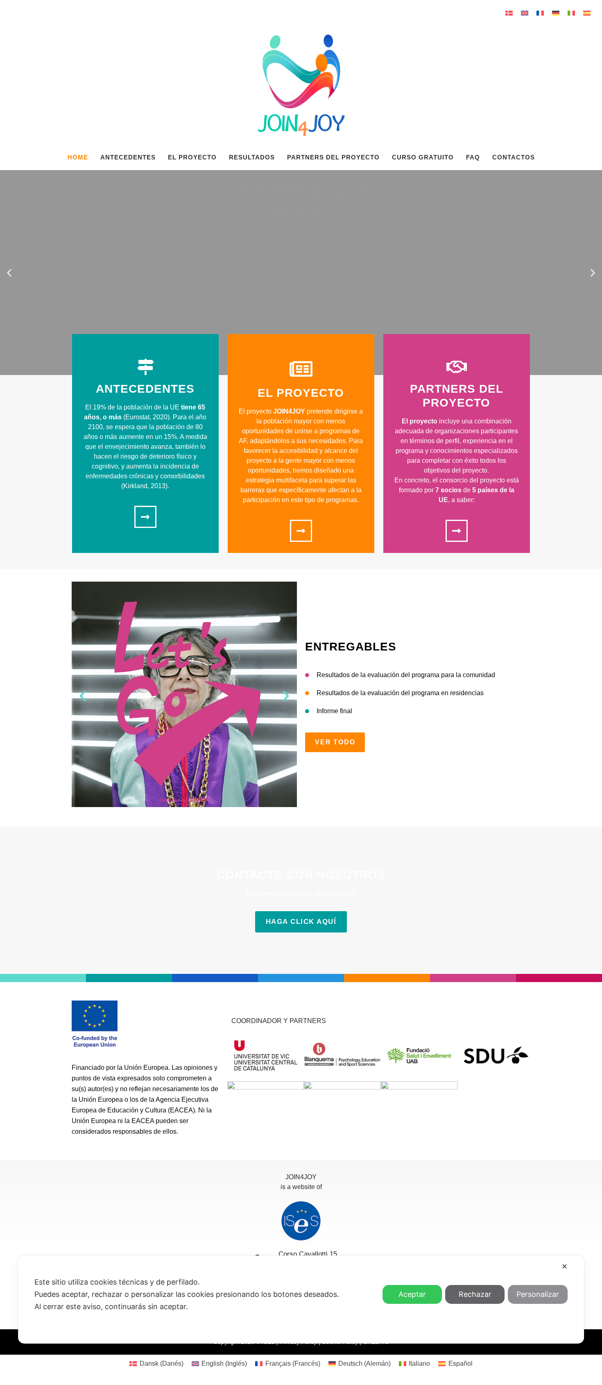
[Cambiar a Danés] (509, 12)
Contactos (513, 157)
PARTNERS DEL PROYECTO (333, 157)
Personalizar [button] (537, 1294)
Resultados (252, 157)
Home (78, 157)
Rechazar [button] (475, 1294)
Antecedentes (128, 157)
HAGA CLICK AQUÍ (301, 922)
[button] (9, 273)
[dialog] (301, 1299)
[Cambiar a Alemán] (556, 12)
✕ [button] (564, 1266)
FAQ (473, 157)
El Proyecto (192, 157)
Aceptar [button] (412, 1294)
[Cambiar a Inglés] (524, 12)
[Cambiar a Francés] (540, 12)
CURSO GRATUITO (423, 157)
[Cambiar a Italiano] (571, 12)
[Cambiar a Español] (587, 12)
